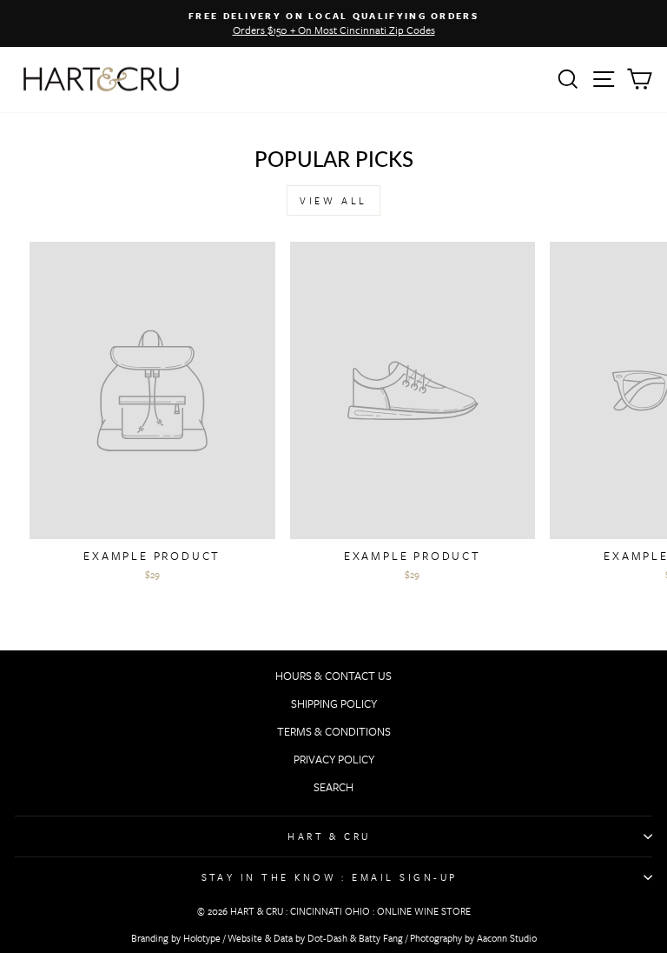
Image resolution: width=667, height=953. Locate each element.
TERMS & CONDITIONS (334, 731)
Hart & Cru (329, 836)
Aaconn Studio (507, 937)
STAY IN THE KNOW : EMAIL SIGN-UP (329, 877)
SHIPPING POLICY (334, 703)
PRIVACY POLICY (334, 759)
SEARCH (333, 787)
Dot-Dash (327, 937)
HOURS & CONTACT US (333, 675)
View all (333, 200)
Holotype (202, 937)
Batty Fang (381, 937)
